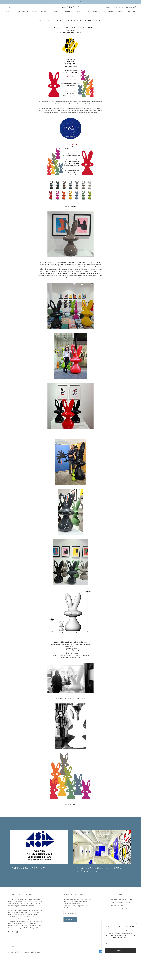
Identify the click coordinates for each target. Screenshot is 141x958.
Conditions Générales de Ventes (122, 899)
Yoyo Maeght (93, 12)
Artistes (78, 12)
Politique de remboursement (121, 902)
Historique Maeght (113, 12)
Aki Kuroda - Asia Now (28, 867)
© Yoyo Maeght (24, 952)
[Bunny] (70, 159)
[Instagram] (12, 932)
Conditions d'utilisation (119, 909)
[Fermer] (136, 923)
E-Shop (9, 12)
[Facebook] (8, 932)
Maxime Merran (42, 952)
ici (75, 206)
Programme (22, 12)
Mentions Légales (117, 905)
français (9, 7)
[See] (70, 128)
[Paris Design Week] (70, 45)
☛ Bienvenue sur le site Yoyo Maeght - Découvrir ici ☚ (70, 2)
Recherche (118, 7)
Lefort (67, 12)
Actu (34, 12)
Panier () (131, 7)
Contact (131, 12)
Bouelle (45, 12)
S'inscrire (120, 950)
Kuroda (56, 12)
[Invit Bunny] (70, 77)
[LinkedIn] (17, 932)
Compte (108, 7)
